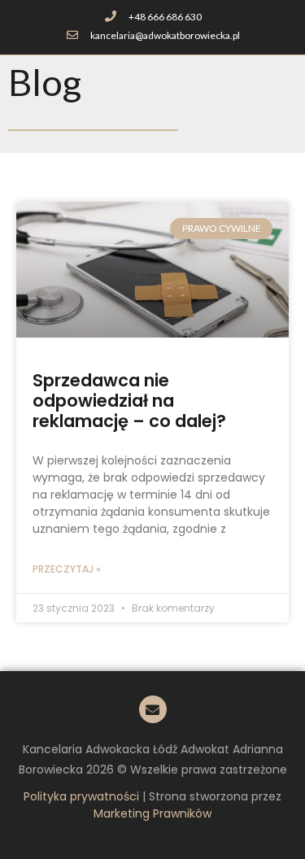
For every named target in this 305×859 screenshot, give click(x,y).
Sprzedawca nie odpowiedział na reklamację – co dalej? (129, 400)
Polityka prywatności (81, 796)
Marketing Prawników (152, 813)
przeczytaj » (67, 569)
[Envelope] (153, 709)
